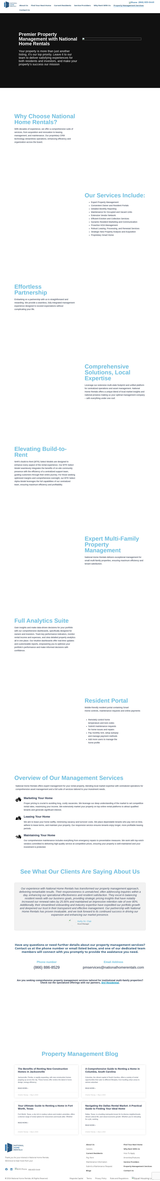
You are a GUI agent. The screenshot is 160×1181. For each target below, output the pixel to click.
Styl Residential (110, 982)
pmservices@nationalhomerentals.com (113, 967)
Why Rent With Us (132, 1149)
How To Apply (129, 1153)
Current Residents (94, 1153)
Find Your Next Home (133, 1145)
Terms (89, 1178)
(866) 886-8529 (47, 967)
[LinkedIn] (11, 1169)
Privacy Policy (100, 1178)
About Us (90, 1145)
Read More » (23, 1088)
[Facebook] (6, 1169)
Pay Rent (90, 1158)
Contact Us (129, 1171)
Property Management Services (138, 1166)
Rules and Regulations (119, 1178)
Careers (89, 1149)
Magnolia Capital (76, 1178)
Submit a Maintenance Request (99, 1166)
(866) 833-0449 (146, 2)
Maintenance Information (96, 1162)
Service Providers (131, 1162)
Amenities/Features (132, 1158)
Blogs (88, 1171)
